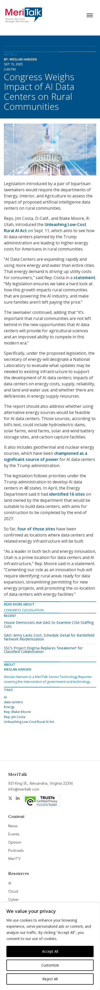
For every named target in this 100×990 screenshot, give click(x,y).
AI (5, 697)
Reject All (50, 978)
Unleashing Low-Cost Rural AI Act (29, 721)
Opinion (14, 842)
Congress (12, 610)
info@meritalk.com (23, 789)
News (13, 826)
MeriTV (14, 858)
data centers (13, 702)
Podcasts (16, 850)
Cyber (13, 899)
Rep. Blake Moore (17, 711)
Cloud (13, 891)
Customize (50, 965)
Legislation (34, 610)
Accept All (50, 951)
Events (13, 834)
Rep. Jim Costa (14, 716)
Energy (9, 707)
